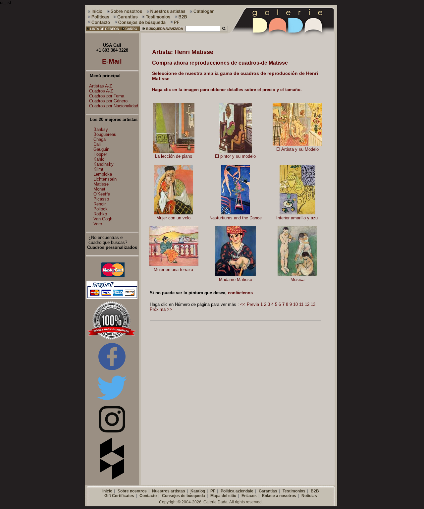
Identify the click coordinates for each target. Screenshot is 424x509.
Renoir (99, 203)
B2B (315, 491)
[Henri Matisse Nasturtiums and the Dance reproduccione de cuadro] (235, 212)
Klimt (98, 169)
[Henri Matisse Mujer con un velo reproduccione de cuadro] (173, 212)
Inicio (107, 491)
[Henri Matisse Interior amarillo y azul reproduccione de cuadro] (297, 212)
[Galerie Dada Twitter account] (112, 401)
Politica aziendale (237, 491)
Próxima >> (161, 309)
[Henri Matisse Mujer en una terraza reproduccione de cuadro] (173, 264)
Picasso (101, 199)
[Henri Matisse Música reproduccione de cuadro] (297, 274)
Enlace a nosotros (279, 495)
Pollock (100, 208)
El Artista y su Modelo (297, 149)
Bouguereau (104, 134)
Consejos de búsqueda (183, 495)
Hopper (100, 154)
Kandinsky (103, 164)
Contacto (148, 495)
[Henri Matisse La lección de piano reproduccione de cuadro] (173, 151)
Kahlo (98, 159)
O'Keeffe (101, 194)
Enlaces (249, 495)
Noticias (309, 495)
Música (297, 279)
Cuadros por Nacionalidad (113, 105)
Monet (99, 189)
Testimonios (294, 491)
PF (212, 491)
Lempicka (102, 174)
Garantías (268, 491)
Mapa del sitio (223, 495)
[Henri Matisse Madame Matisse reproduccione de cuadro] (235, 274)
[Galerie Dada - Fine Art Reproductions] (283, 31)
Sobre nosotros (132, 491)
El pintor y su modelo (235, 156)
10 (295, 304)
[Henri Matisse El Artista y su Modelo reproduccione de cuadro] (297, 144)
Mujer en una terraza (173, 269)
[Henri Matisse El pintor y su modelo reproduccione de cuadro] (235, 151)
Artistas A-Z (100, 86)
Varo (97, 223)
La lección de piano (173, 156)
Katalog (197, 491)
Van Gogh (102, 218)
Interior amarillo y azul (297, 217)
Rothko (100, 213)
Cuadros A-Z (101, 90)
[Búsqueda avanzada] (162, 31)
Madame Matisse (235, 279)
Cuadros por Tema (106, 95)
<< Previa (249, 304)
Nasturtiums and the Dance (235, 217)
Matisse (101, 184)
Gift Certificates (119, 495)
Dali (97, 144)
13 (313, 304)
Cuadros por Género (108, 100)
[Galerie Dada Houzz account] (112, 478)
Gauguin (101, 149)
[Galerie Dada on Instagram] (112, 430)
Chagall (100, 139)
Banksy (100, 129)
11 (301, 304)
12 (307, 304)
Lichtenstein (105, 179)
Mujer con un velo (173, 217)
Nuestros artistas (168, 491)
